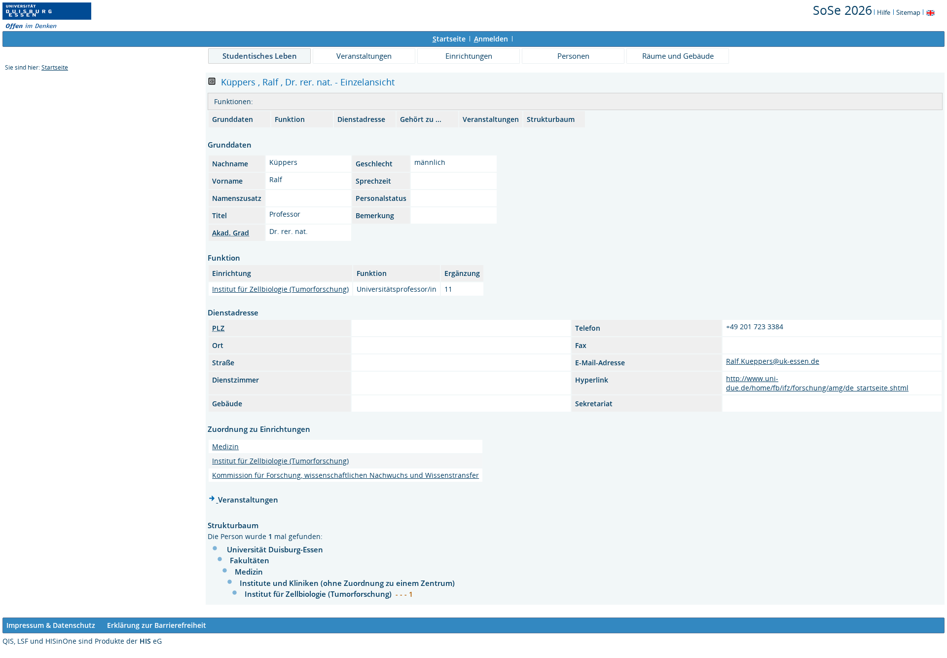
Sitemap (908, 12)
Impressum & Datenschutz (50, 625)
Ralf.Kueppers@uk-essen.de (772, 361)
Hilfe (883, 12)
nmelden (491, 38)
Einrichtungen (468, 56)
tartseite (449, 38)
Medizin (225, 446)
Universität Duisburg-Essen (275, 549)
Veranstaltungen (364, 56)
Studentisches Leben (259, 56)
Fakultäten (249, 560)
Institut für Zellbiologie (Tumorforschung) (280, 289)
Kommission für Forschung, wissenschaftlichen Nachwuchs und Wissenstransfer (345, 475)
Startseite (54, 67)
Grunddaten (232, 119)
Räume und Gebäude (678, 56)
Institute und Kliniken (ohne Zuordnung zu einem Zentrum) (347, 583)
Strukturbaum (551, 119)
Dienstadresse (361, 119)
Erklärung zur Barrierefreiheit (156, 625)
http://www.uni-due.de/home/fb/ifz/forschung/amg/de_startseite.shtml (817, 383)
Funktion (290, 119)
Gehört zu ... (420, 119)
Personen (573, 56)
